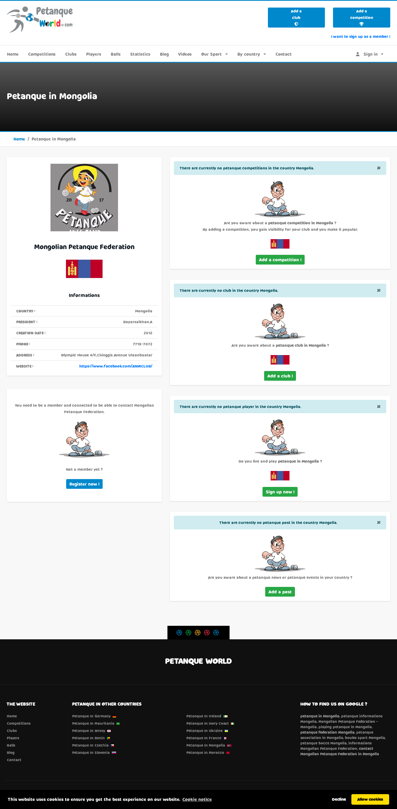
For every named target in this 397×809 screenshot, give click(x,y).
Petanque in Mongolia (205, 745)
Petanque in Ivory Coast (207, 723)
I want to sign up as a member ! (360, 36)
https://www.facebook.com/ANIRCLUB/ (115, 366)
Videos (185, 54)
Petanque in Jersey (88, 730)
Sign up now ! (280, 491)
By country (248, 54)
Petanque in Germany (91, 716)
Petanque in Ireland (203, 716)
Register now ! (84, 483)
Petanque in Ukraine (204, 730)
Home (13, 54)
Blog (164, 54)
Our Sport (211, 54)
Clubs (71, 54)
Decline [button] (339, 799)
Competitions (42, 54)
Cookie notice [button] (197, 799)
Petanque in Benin (88, 738)
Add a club (296, 14)
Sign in (368, 54)
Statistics (140, 54)
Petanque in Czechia (90, 745)
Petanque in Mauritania (93, 723)
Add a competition (361, 14)
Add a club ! (280, 375)
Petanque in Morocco (205, 752)
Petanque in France (203, 738)
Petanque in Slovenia (91, 752)
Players (93, 54)
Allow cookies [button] (370, 799)
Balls (116, 54)
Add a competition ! (280, 259)
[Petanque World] (40, 19)
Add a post (280, 591)
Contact (283, 54)
